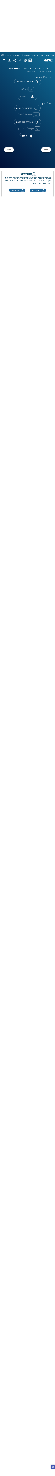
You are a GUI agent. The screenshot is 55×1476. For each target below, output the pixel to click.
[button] (53, 1467)
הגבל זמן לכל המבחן (24, 122)
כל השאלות (24, 96)
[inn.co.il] (30, 60)
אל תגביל (24, 136)
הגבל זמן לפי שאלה (24, 108)
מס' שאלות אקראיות (24, 81)
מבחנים (48, 68)
